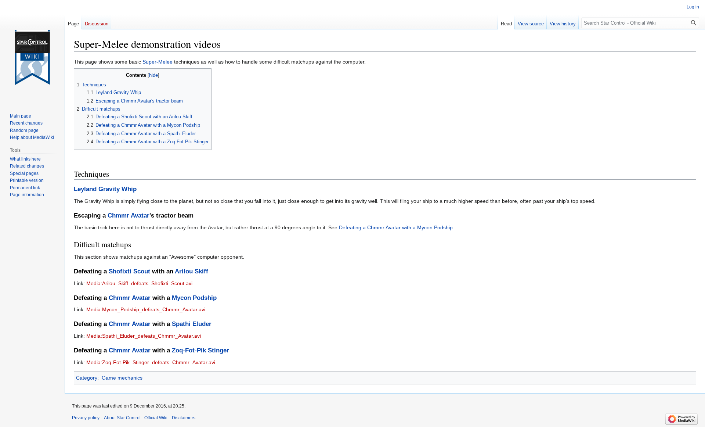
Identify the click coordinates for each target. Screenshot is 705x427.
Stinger (218, 350)
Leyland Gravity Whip (105, 189)
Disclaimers (183, 417)
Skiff (201, 271)
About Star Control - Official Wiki (135, 417)
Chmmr (118, 215)
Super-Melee (157, 62)
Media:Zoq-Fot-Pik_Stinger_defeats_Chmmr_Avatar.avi (150, 362)
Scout (141, 271)
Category (86, 378)
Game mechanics (122, 378)
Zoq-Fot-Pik (189, 350)
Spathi (181, 323)
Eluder (202, 323)
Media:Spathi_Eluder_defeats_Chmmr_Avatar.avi (143, 336)
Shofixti (120, 271)
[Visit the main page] (32, 58)
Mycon (181, 297)
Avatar (140, 215)
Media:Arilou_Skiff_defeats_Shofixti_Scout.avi (139, 283)
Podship (205, 297)
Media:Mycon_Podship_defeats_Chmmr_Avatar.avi (145, 309)
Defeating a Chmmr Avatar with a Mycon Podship (396, 227)
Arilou (184, 271)
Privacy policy (86, 417)
